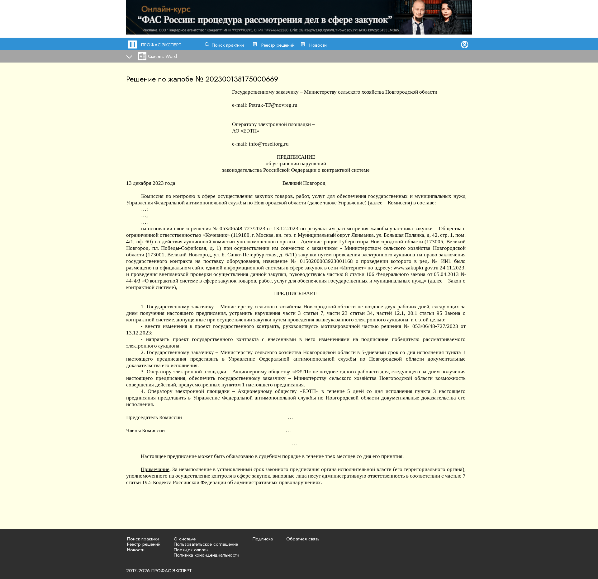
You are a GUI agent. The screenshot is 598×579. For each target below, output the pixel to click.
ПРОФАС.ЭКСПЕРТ (161, 44)
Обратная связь (303, 538)
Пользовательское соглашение (206, 544)
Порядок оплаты (191, 549)
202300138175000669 (242, 78)
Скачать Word (162, 56)
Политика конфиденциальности (206, 555)
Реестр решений (278, 45)
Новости (318, 45)
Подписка (263, 538)
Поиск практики (228, 45)
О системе (185, 538)
